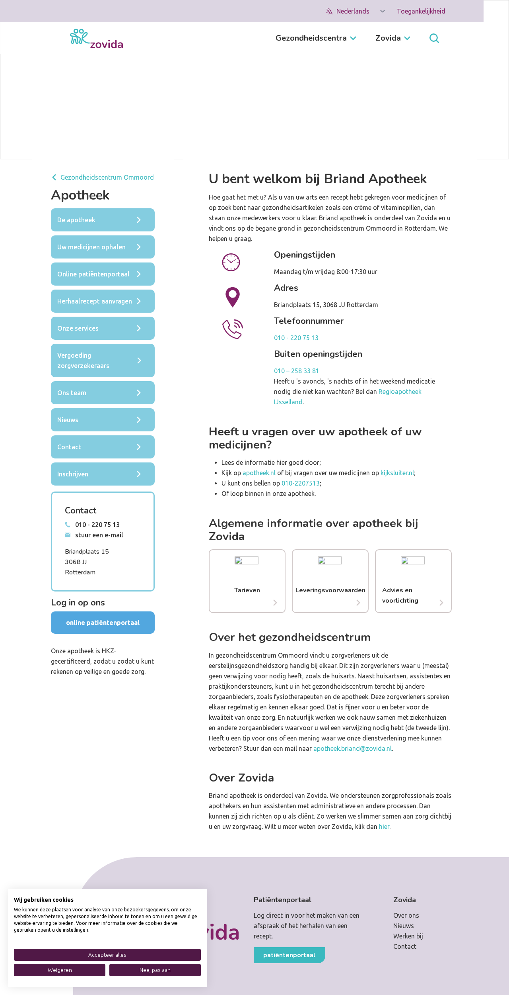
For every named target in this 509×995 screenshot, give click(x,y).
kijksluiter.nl (396, 472)
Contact (404, 946)
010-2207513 (301, 483)
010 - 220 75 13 (296, 337)
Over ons (406, 915)
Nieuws (403, 925)
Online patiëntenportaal (103, 622)
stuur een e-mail (99, 535)
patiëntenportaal (289, 955)
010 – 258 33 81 (296, 370)
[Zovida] (96, 38)
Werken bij (408, 936)
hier (384, 826)
